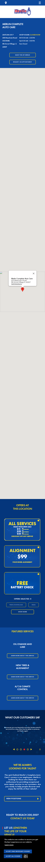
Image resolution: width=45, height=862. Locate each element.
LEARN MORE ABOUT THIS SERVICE (22, 655)
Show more (22, 612)
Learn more (9, 845)
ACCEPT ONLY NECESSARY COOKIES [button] (18, 851)
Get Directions (16, 284)
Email (34, 605)
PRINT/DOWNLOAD (16, 605)
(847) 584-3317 (7, 35)
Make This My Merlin (22, 55)
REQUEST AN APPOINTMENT (22, 62)
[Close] (33, 273)
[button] (26, 856)
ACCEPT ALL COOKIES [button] (13, 856)
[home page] (22, 11)
